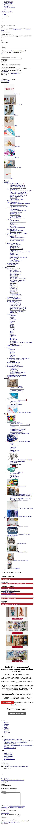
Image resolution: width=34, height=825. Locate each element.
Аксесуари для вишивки (13, 200)
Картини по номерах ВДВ (21, 560)
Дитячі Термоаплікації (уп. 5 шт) (19, 500)
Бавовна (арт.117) (14, 246)
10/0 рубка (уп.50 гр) (15, 271)
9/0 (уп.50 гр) (13, 291)
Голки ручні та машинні (24, 459)
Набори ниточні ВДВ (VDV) (18, 192)
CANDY (12, 318)
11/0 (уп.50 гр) (14, 273)
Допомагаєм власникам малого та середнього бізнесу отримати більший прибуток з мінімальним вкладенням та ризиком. (18, 742)
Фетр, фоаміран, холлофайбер (15, 366)
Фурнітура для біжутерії (13, 362)
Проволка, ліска (11, 363)
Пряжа (20, 386)
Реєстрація (6, 15)
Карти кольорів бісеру (16, 295)
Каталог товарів (5, 80)
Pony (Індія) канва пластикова (18, 210)
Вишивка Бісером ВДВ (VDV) (15, 183)
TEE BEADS (13, 339)
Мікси (11, 356)
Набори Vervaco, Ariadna (16, 199)
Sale (12, 178)
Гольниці (12, 443)
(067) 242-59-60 (17, 29)
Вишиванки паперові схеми (17, 237)
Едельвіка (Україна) (15, 213)
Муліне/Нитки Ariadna (13, 263)
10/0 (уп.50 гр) (14, 270)
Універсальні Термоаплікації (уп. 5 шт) (20, 498)
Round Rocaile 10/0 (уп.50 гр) (18, 307)
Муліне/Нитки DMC (12, 243)
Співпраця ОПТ (8, 3)
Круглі (12, 351)
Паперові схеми (11, 236)
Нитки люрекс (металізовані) (18, 429)
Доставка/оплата (8, 4)
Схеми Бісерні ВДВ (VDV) (17, 185)
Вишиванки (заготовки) (16, 230)
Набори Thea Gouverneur (16, 196)
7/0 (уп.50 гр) (13, 288)
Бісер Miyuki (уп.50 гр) (13, 301)
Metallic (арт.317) (14, 247)
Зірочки (12, 325)
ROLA (12, 324)
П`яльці (9, 219)
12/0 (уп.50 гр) (14, 276)
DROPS (12, 329)
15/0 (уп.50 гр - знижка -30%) (18, 280)
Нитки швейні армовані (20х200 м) (19, 433)
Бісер (15, 125)
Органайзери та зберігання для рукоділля (18, 358)
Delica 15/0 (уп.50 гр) (15, 304)
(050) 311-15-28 (15, 73)
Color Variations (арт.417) (16, 249)
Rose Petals (13, 335)
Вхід (5, 14)
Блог (5, 9)
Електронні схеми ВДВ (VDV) (18, 195)
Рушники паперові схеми (17, 240)
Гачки (11, 403)
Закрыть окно (4, 823)
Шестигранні (13, 355)
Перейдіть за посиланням (17, 713)
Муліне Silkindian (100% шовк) (18, 205)
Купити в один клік (18, 807)
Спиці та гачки (22, 400)
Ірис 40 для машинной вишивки (19, 206)
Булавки (12, 448)
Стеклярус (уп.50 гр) (15, 281)
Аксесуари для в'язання (24, 412)
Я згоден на (14, 50)
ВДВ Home (18, 167)
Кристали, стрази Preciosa (14, 365)
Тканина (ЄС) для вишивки (17, 217)
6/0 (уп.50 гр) (13, 287)
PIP (11, 322)
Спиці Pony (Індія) (15, 401)
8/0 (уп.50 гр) (13, 290)
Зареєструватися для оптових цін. (13, 739)
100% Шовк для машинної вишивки (20, 203)
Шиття (17, 157)
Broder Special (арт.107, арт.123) (18, 257)
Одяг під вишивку (12, 229)
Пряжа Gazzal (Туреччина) (17, 389)
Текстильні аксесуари (24, 534)
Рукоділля (17, 136)
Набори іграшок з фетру (13, 376)
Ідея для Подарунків (12, 535)
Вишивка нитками (12, 189)
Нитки (18, 422)
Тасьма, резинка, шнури (24, 516)
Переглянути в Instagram (17, 618)
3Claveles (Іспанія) (15, 473)
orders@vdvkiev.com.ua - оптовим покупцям (16, 766)
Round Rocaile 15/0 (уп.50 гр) (18, 310)
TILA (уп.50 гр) (14, 312)
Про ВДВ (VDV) (8, 2)
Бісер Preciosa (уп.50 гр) (13, 268)
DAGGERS (13, 341)
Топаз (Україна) (14, 478)
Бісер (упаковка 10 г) (15, 294)
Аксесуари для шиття (24, 441)
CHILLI (12, 327)
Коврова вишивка (12, 234)
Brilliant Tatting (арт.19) (16, 260)
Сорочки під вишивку (16, 232)
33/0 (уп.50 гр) (14, 293)
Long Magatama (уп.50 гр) (17, 311)
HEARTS (12, 321)
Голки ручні (13, 462)
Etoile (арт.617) (14, 259)
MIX (11, 337)
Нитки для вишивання (13, 202)
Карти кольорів (11, 266)
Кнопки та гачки (14, 450)
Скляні (12, 317)
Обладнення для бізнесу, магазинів (16, 375)
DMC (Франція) (14, 209)
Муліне (16, 115)
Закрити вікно (4, 71)
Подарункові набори (15, 244)
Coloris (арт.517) (14, 250)
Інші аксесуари (14, 451)
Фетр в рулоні (14, 371)
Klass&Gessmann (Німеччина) (18, 222)
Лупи (11, 444)
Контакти (6, 6)
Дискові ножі (21, 486)
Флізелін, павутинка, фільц (25, 508)
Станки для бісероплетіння (17, 227)
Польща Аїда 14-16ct (15, 216)
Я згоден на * (14, 806)
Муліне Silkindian (11, 264)
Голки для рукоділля (15, 464)
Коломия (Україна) (15, 215)
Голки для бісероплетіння (14, 298)
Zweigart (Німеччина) (16, 212)
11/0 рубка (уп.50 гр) (15, 274)
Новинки (16, 93)
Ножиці (20, 472)
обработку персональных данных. (19, 820)
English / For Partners (9, 7)
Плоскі (12, 354)
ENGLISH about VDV (10, 748)
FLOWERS (13, 320)
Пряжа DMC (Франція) (16, 387)
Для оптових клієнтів (6, 11)
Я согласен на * (15, 820)
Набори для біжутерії (12, 297)
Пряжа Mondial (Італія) (16, 391)
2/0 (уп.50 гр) (13, 283)
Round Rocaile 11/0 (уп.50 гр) (18, 308)
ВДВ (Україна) (14, 225)
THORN (12, 338)
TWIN (11, 331)
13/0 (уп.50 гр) (14, 277)
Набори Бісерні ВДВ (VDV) (17, 186)
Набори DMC (13, 198)
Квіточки (12, 349)
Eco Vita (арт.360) (14, 261)
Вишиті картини (22, 552)
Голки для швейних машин (17, 461)
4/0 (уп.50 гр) (13, 284)
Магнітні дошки (14, 446)
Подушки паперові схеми (17, 239)
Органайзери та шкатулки (17, 359)
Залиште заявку (7, 702)
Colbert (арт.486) (14, 256)
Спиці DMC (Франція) (16, 404)
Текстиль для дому (23, 526)
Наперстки (13, 447)
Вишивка (19, 104)
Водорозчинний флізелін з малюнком (17, 233)
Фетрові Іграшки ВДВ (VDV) (18, 188)
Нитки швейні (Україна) (16, 430)
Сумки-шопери (16, 568)
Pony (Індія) (13, 223)
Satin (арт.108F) (14, 254)
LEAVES (12, 328)
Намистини (10, 314)
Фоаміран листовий (15, 373)
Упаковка (12, 361)
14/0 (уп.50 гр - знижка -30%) (18, 278)
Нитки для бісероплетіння (14, 345)
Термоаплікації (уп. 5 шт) (26, 494)
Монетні (12, 352)
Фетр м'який (13, 369)
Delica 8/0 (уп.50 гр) (15, 305)
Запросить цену (14, 822)
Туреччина (13, 226)
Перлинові (13, 315)
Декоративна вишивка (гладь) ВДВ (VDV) (21, 190)
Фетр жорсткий (14, 368)
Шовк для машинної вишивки (18, 427)
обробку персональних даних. (17, 50)
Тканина (9, 207)
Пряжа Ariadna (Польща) (16, 390)
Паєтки (9, 348)
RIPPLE (12, 334)
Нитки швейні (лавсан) (16, 432)
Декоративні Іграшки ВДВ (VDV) (19, 193)
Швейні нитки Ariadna (16, 423)
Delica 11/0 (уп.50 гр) (15, 302)
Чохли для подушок (21, 543)
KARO (12, 332)
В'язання (17, 146)
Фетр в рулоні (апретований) (18, 372)
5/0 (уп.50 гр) (13, 285)
